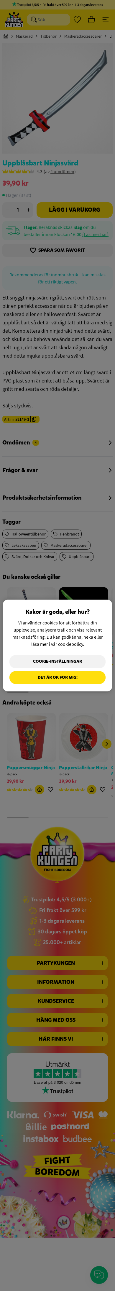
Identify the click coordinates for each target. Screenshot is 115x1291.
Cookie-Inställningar (57, 661)
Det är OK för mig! (58, 677)
